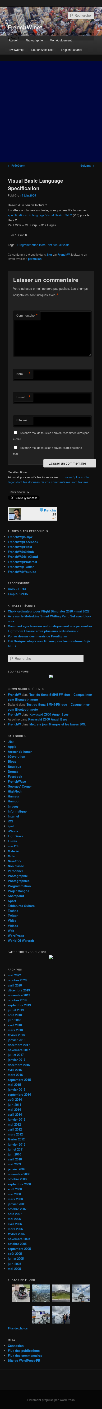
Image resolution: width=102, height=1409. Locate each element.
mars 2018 (15, 1030)
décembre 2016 (19, 1065)
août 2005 (15, 1253)
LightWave (15, 836)
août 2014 (15, 1099)
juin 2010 (14, 1154)
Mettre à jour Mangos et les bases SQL (57, 724)
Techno (13, 910)
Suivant (87, 165)
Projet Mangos (18, 891)
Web (11, 930)
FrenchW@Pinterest (22, 562)
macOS (13, 846)
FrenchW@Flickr (20, 546)
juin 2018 (14, 1020)
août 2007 (15, 1214)
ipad (11, 826)
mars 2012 (15, 1134)
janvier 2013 (16, 1119)
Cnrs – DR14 (17, 589)
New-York (14, 861)
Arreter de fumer (20, 751)
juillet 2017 (16, 1054)
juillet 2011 (16, 1149)
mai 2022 (14, 975)
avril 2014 (15, 1114)
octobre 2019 (17, 1000)
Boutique (14, 766)
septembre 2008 (19, 1184)
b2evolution (16, 756)
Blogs (12, 761)
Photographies (18, 880)
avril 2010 (15, 1159)
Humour (14, 801)
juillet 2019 (16, 1010)
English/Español (71, 50)
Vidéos (13, 925)
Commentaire (27, 315)
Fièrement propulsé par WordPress (51, 1400)
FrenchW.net (25, 27)
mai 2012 (14, 1124)
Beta (42, 244)
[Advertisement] (51, 111)
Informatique (17, 811)
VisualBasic (61, 244)
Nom (23, 374)
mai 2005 (14, 1268)
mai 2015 (14, 1084)
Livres (12, 841)
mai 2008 (14, 1194)
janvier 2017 (16, 1059)
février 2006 (16, 1234)
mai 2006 (14, 1218)
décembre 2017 (19, 1045)
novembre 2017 (19, 1049)
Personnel (15, 871)
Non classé (16, 866)
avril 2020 (15, 985)
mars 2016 (15, 1074)
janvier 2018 (16, 1040)
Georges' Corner (20, 786)
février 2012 (16, 1139)
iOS (10, 821)
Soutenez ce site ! (42, 50)
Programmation (27, 244)
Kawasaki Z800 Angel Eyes (49, 714)
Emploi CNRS (18, 594)
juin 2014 (14, 1104)
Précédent (16, 165)
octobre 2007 (17, 1209)
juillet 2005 (16, 1258)
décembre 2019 (19, 990)
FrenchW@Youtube (22, 571)
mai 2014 (14, 1109)
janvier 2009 (16, 1169)
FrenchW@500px (20, 537)
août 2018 (15, 1015)
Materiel (13, 851)
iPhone (13, 831)
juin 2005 (14, 1263)
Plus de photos (18, 1328)
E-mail (23, 397)
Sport (12, 900)
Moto (11, 856)
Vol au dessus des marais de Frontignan (37, 636)
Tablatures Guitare (21, 905)
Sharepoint (16, 896)
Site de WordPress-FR (24, 1360)
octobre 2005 (17, 1243)
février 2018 (16, 1035)
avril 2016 (15, 1069)
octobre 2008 (17, 1179)
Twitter (13, 915)
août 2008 (15, 1189)
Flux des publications (24, 1350)
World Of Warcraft (21, 940)
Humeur (13, 796)
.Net (49, 244)
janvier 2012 (16, 1144)
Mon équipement (61, 40)
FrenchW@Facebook (23, 541)
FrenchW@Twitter (21, 566)
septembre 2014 (19, 1094)
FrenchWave (17, 781)
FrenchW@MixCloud (23, 556)
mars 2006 (15, 1229)
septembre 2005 (19, 1248)
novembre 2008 (19, 1174)
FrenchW (64, 254)
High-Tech (15, 791)
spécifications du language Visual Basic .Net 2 (40, 215)
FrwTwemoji (16, 50)
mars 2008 (15, 1199)
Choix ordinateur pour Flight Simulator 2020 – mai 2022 (48, 611)
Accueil (13, 40)
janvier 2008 (16, 1204)
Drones (13, 771)
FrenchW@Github (21, 551)
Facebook (15, 776)
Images (13, 806)
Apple (12, 746)
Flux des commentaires (25, 1355)
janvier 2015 (16, 1089)
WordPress (16, 935)
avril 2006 (15, 1224)
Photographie (34, 40)
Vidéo (12, 920)
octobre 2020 (17, 980)
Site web (22, 420)
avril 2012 (15, 1129)
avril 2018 (15, 1025)
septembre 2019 (19, 1005)
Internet (13, 816)
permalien (35, 259)
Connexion (16, 1345)
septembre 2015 (19, 1079)
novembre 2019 (19, 995)
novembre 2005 (19, 1238)
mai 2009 (14, 1164)
